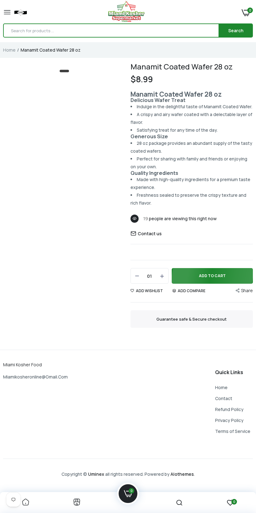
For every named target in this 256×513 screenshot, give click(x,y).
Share (247, 290)
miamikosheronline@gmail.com (35, 377)
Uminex (96, 474)
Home (9, 50)
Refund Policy (229, 409)
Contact (223, 398)
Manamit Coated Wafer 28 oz (181, 66)
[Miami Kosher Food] (126, 12)
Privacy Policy (229, 420)
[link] (26, 502)
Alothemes (182, 474)
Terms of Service (232, 431)
